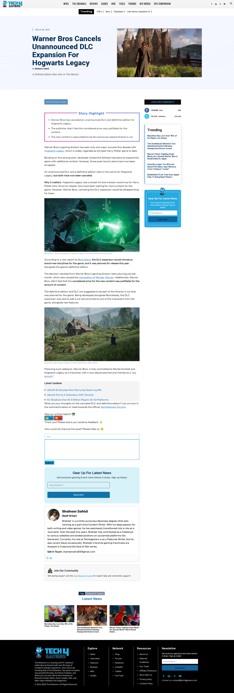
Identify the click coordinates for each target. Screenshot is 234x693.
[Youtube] (224, 3)
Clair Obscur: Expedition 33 (138, 11)
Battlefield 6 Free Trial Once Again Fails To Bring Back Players (163, 176)
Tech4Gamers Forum (83, 576)
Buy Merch (145, 3)
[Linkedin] (216, 3)
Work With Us (146, 675)
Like (179, 110)
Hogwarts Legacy (54, 150)
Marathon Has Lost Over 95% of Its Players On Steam (58, 625)
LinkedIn (119, 667)
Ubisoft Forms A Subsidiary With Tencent (70, 394)
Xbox (108, 11)
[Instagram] (47, 558)
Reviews (94, 3)
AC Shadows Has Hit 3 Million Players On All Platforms (78, 399)
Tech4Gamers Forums (113, 406)
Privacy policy (146, 679)
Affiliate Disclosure (148, 670)
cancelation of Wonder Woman (96, 277)
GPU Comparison (162, 3)
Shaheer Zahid (42, 68)
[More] (116, 102)
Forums (132, 3)
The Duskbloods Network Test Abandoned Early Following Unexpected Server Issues (89, 630)
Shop (117, 654)
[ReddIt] (111, 102)
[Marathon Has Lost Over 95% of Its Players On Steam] (59, 613)
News (66, 3)
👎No (58, 418)
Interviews (95, 658)
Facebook (119, 662)
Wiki (113, 3)
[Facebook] (212, 3)
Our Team (144, 666)
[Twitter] (220, 3)
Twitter (118, 671)
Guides (104, 3)
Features (94, 662)
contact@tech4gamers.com (184, 680)
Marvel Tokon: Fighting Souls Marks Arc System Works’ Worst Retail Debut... (124, 630)
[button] (231, 3)
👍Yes (49, 418)
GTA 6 (99, 11)
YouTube (119, 675)
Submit (49, 462)
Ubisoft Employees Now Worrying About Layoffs (74, 389)
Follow (178, 116)
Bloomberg (84, 259)
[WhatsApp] (105, 102)
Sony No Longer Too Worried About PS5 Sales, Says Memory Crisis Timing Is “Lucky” (161, 166)
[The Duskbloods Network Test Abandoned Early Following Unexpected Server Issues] (92, 615)
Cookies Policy (146, 683)
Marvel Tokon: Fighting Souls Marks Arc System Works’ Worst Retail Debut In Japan (162, 156)
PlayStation (118, 11)
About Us (144, 654)
